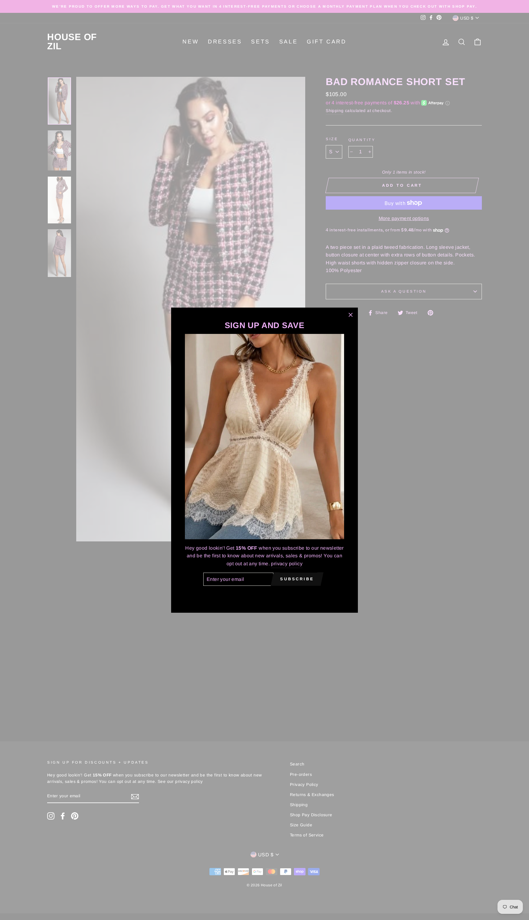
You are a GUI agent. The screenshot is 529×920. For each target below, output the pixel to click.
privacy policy (286, 563)
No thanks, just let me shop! (264, 594)
